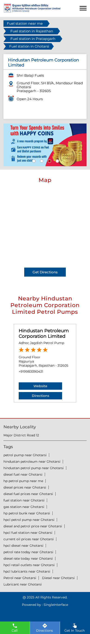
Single (56, 605)
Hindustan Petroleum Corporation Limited (44, 333)
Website (40, 386)
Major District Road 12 (21, 435)
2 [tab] (41, 160)
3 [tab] (49, 160)
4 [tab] (57, 160)
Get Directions (45, 272)
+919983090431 (31, 371)
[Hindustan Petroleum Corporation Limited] (32, 11)
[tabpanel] (45, 145)
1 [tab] (33, 160)
